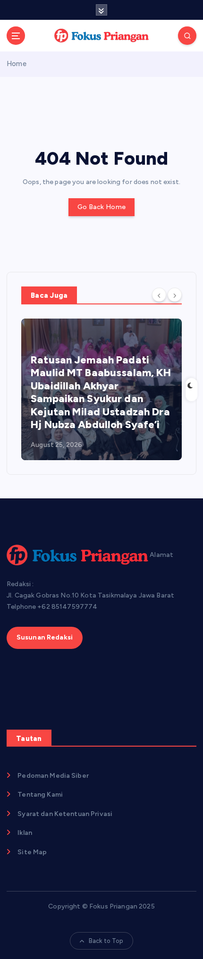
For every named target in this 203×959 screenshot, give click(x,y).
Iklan (24, 833)
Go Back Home (101, 207)
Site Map (32, 852)
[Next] (175, 294)
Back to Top (106, 940)
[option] (101, 389)
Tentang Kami (40, 795)
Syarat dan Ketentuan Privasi (64, 814)
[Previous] (159, 294)
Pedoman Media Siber (53, 776)
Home (16, 63)
